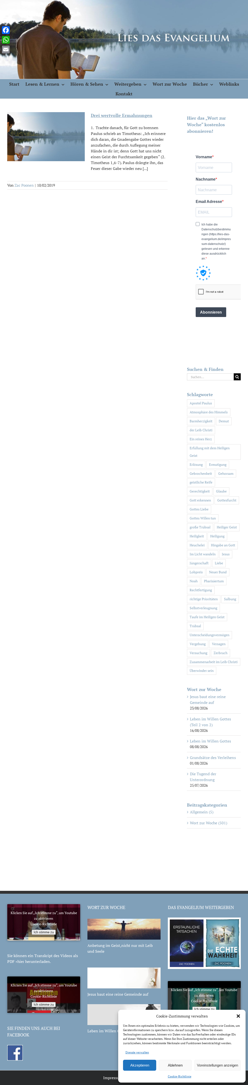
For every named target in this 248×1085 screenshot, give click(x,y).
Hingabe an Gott (223, 545)
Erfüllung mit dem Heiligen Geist (210, 452)
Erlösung (196, 464)
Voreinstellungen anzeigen (217, 1065)
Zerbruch (220, 653)
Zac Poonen (24, 185)
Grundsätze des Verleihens (213, 757)
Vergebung (198, 644)
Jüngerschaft (199, 563)
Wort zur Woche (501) (208, 823)
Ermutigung (217, 464)
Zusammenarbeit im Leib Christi (214, 661)
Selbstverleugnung (203, 608)
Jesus (226, 554)
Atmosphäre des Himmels (209, 412)
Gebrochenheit (201, 473)
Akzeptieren (139, 1065)
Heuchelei (197, 545)
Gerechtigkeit (200, 491)
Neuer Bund (218, 572)
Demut (224, 421)
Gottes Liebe (199, 509)
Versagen (218, 644)
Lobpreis (196, 572)
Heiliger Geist (227, 527)
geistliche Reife (201, 482)
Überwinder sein (202, 670)
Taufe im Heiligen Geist (207, 617)
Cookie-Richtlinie (179, 1076)
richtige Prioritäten (204, 599)
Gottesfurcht (226, 500)
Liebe (219, 563)
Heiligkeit (197, 536)
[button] (238, 1016)
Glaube (221, 491)
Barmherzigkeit (201, 421)
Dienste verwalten (137, 1052)
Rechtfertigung (201, 590)
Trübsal (195, 626)
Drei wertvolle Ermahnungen (121, 115)
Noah (194, 581)
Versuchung (198, 653)
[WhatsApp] (6, 40)
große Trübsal (200, 527)
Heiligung (217, 536)
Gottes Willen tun (203, 518)
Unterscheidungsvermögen (209, 635)
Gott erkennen (200, 500)
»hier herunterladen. (33, 961)
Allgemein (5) (201, 812)
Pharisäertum (214, 581)
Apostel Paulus (201, 403)
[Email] (6, 49)
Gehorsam (225, 473)
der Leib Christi (201, 430)
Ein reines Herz (201, 439)
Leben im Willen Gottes (210, 741)
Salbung (230, 599)
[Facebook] (6, 30)
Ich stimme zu (44, 932)
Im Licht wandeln (203, 554)
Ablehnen (175, 1065)
